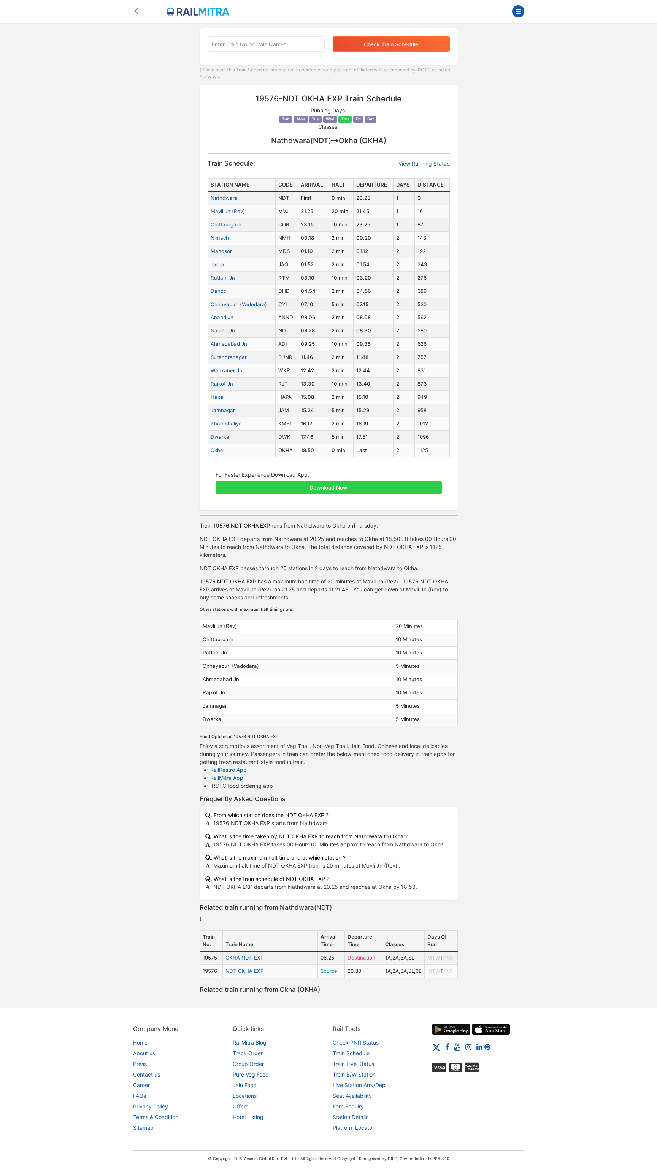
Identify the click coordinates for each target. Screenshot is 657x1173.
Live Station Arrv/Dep (359, 1085)
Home (140, 1042)
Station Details (350, 1117)
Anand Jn (222, 317)
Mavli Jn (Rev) (228, 211)
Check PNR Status (356, 1042)
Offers (240, 1106)
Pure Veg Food (251, 1074)
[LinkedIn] (479, 1046)
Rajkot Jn (222, 384)
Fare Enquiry (348, 1106)
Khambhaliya (226, 424)
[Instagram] (468, 1046)
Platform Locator (353, 1127)
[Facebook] (447, 1046)
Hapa (217, 397)
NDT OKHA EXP (244, 971)
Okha (217, 450)
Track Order (248, 1053)
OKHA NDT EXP (244, 958)
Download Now (328, 487)
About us (144, 1053)
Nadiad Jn (223, 330)
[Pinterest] (487, 1046)
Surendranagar (229, 357)
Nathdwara (224, 198)
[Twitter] (436, 1046)
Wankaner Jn (226, 370)
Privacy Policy (150, 1106)
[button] (329, 483)
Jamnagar (223, 410)
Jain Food (245, 1085)
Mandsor (221, 251)
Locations (245, 1095)
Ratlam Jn (223, 278)
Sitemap (143, 1127)
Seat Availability (352, 1095)
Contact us (146, 1074)
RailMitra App (226, 778)
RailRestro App (228, 770)
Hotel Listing (248, 1117)
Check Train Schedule (391, 44)
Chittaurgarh (226, 224)
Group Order (248, 1064)
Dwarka (220, 437)
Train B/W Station (354, 1074)
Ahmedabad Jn (229, 344)
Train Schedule (351, 1053)
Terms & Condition (155, 1117)
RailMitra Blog (250, 1042)
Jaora (217, 264)
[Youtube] (457, 1046)
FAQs (139, 1095)
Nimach (220, 238)
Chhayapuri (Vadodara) (239, 304)
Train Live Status (353, 1064)
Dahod (219, 291)
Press (140, 1064)
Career (141, 1085)
